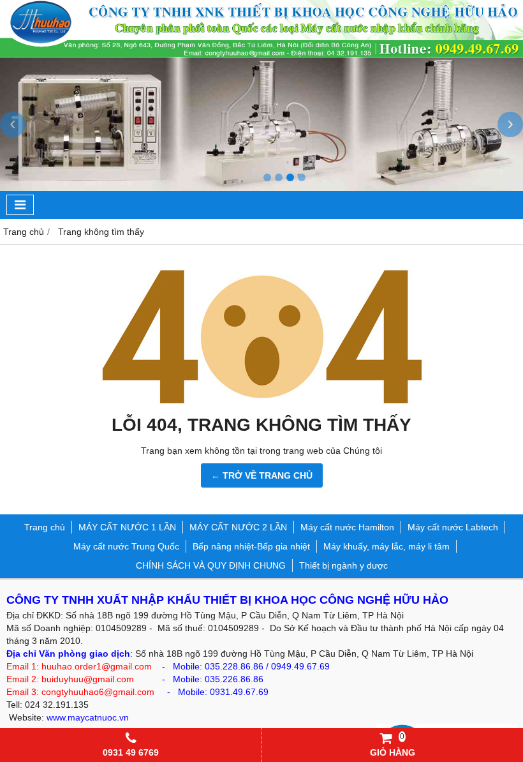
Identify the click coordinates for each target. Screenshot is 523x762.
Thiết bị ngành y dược (343, 565)
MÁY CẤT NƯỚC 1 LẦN (127, 527)
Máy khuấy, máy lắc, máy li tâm (386, 546)
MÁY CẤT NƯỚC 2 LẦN (238, 527)
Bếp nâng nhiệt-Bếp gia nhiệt (251, 546)
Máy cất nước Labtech (453, 527)
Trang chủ (44, 527)
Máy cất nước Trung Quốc (126, 546)
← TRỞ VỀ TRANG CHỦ (262, 475)
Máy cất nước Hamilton (347, 527)
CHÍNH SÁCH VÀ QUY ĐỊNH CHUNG (211, 565)
